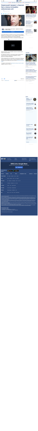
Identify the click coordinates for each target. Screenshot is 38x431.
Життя (16, 173)
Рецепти (8, 185)
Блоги (25, 173)
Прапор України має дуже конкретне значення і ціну (30, 129)
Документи (16, 159)
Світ (3, 10)
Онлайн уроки (13, 180)
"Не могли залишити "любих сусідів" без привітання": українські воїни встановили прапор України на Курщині (31, 70)
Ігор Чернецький (28, 130)
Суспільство (31, 173)
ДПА (16, 180)
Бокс (15, 178)
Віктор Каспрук (27, 105)
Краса (12, 192)
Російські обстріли (27, 2)
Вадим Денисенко (28, 110)
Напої (10, 185)
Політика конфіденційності (32, 158)
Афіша (8, 192)
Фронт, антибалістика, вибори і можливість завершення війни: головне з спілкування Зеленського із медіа (31, 63)
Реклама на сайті (9, 159)
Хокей (13, 178)
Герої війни (9, 2)
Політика (7, 173)
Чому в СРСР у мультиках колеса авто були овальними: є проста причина (29, 22)
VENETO (23, 2)
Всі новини (35, 173)
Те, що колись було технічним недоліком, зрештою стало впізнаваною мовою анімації (29, 26)
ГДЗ (7, 180)
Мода (14, 192)
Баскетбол (11, 178)
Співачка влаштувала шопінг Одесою (30, 17)
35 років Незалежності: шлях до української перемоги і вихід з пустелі (29, 99)
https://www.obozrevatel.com (16, 198)
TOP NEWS (27, 52)
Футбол (8, 178)
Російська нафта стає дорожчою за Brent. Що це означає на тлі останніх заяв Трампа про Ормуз (30, 108)
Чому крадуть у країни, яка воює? (29, 125)
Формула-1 (17, 178)
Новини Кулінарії (14, 185)
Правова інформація (24, 158)
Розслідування (22, 173)
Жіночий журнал (17, 192)
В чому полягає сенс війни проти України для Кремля (30, 104)
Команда (16, 158)
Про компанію (9, 158)
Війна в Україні (13, 2)
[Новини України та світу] (16, 80)
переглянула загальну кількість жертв (17, 63)
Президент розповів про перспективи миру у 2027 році (31, 66)
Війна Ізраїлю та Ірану (19, 2)
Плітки (10, 192)
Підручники (10, 180)
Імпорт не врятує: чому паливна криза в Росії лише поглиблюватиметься (29, 138)
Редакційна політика (7, 80)
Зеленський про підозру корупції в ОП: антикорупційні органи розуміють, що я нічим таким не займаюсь (31, 77)
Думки (27, 96)
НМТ (19, 180)
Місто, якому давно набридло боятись (29, 133)
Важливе (27, 4)
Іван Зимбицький (28, 126)
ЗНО (18, 180)
